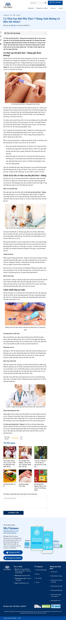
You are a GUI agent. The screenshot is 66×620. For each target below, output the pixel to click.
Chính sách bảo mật (56, 586)
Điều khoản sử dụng (56, 576)
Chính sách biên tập (56, 590)
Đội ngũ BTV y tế (55, 600)
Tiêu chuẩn (39, 578)
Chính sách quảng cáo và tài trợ (56, 595)
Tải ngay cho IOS (14, 552)
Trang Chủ (31, 8)
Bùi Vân (13, 25)
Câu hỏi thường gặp (41, 570)
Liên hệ (61, 8)
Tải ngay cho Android (14, 558)
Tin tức (37, 582)
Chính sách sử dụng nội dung (56, 581)
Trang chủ (6, 15)
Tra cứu (53, 8)
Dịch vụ (38, 574)
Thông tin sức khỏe (41, 8)
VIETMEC (8, 5)
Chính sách (54, 571)
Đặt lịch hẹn (56, 2)
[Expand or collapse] (45, 33)
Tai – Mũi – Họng (14, 15)
